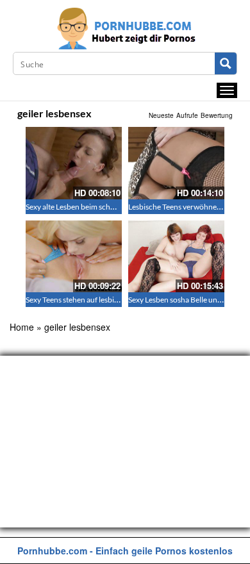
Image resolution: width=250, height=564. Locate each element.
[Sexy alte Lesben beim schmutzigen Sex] (74, 163)
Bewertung (217, 115)
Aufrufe (187, 115)
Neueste (161, 115)
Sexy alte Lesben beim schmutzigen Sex (90, 207)
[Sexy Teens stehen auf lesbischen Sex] (74, 256)
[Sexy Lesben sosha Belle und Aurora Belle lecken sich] (176, 256)
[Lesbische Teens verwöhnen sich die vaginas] (176, 163)
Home (22, 326)
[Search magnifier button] (226, 63)
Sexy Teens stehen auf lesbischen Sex (86, 299)
